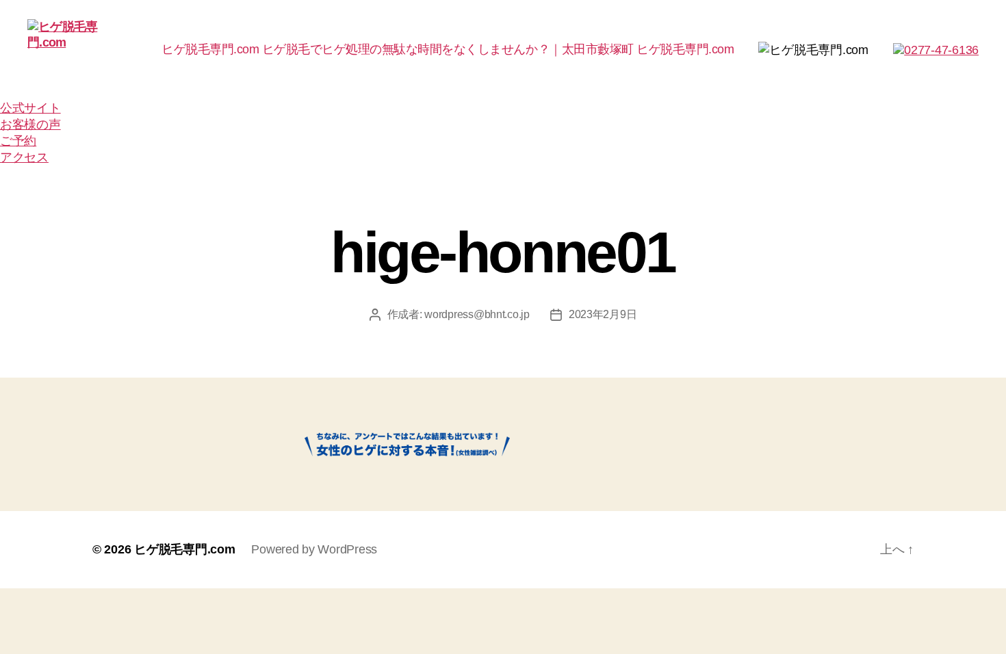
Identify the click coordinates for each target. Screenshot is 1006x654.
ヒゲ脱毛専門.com (184, 549)
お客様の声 (30, 124)
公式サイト (30, 108)
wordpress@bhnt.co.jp (477, 314)
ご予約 (18, 141)
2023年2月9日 (603, 314)
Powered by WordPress (314, 549)
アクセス (24, 157)
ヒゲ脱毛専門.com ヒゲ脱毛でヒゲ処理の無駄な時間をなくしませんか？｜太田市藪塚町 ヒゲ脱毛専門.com (448, 49)
